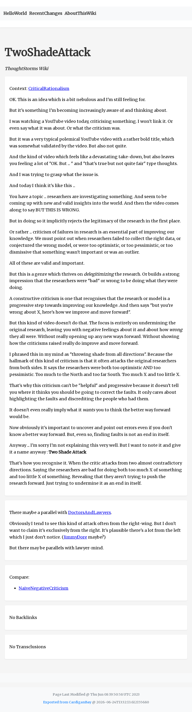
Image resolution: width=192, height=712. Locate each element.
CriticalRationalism (48, 88)
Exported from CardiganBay (67, 702)
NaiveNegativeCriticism (43, 588)
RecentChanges (45, 13)
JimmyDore (75, 537)
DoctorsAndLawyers (89, 512)
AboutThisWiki (80, 13)
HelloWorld (15, 13)
